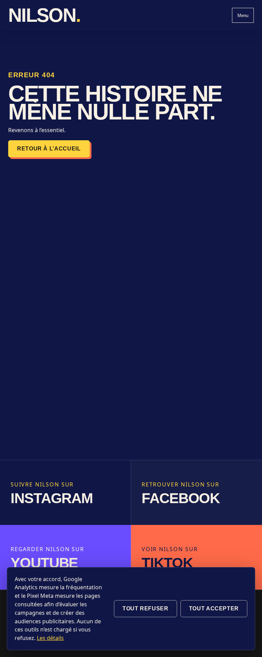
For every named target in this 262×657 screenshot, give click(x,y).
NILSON (44, 15)
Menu (242, 15)
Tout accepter (214, 608)
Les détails (50, 638)
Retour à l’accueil (49, 148)
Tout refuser (145, 608)
